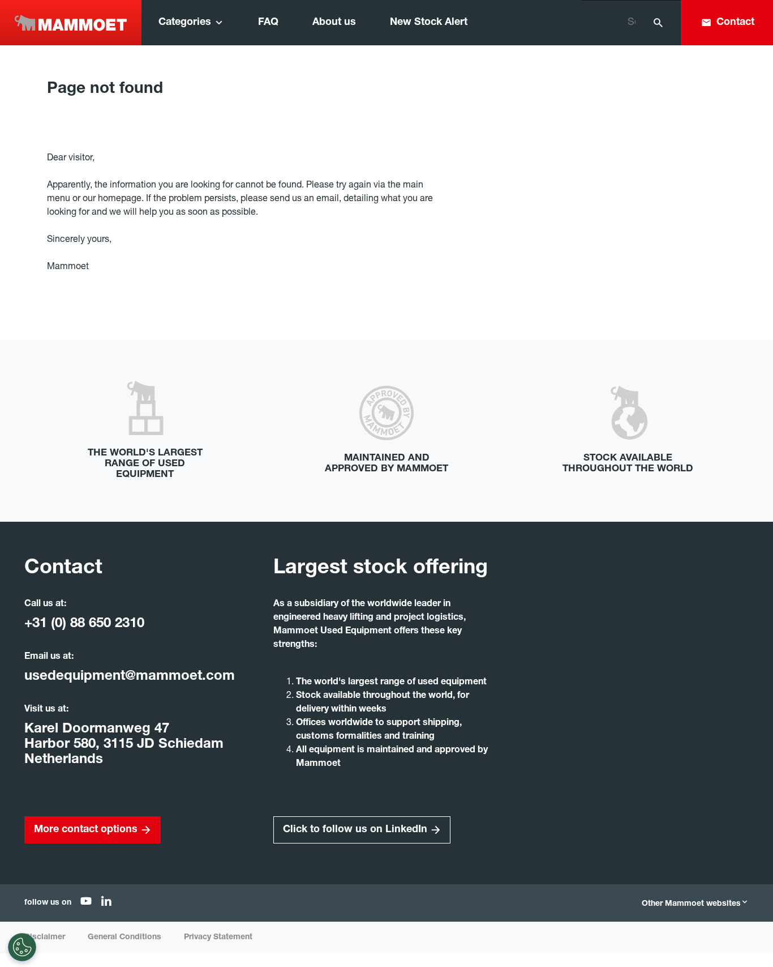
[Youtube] (86, 903)
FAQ (268, 23)
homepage (119, 199)
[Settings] (22, 947)
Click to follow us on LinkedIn (355, 830)
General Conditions (124, 938)
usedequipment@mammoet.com (129, 677)
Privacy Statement (218, 938)
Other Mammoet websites (691, 904)
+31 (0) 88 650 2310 (84, 624)
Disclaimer (44, 938)
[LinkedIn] (106, 903)
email (327, 199)
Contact (735, 23)
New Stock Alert (428, 23)
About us (334, 23)
